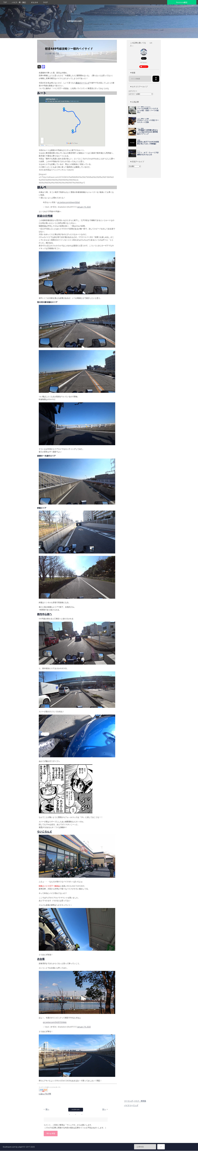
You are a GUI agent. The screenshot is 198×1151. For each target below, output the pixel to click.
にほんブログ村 (45, 1094)
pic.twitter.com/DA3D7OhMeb (54, 1022)
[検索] (161, 1146)
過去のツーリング (83, 83)
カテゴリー (132, 91)
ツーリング (128, 1101)
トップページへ (76, 1109)
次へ (104, 1109)
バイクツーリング (131, 1105)
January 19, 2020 (84, 207)
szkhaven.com (74, 21)
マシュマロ (50, 1133)
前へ (47, 1109)
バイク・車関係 (140, 1101)
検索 (156, 78)
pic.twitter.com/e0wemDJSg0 (68, 202)
